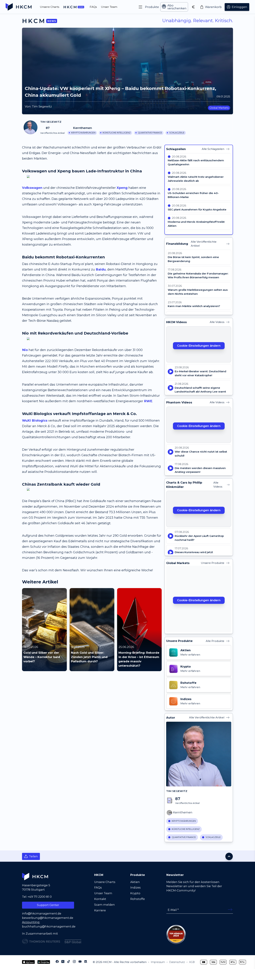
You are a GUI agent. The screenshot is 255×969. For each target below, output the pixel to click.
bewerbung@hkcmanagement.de (47, 918)
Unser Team (103, 893)
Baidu (101, 269)
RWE (148, 401)
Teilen (33, 856)
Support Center (48, 905)
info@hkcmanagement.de (41, 913)
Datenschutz (177, 962)
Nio (25, 350)
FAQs (98, 887)
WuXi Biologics (34, 420)
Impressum (158, 962)
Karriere (100, 910)
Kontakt (100, 899)
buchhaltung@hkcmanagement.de (48, 926)
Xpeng (122, 188)
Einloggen (239, 7)
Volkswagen (32, 188)
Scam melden (104, 904)
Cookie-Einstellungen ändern (198, 345)
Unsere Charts (104, 882)
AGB (192, 962)
